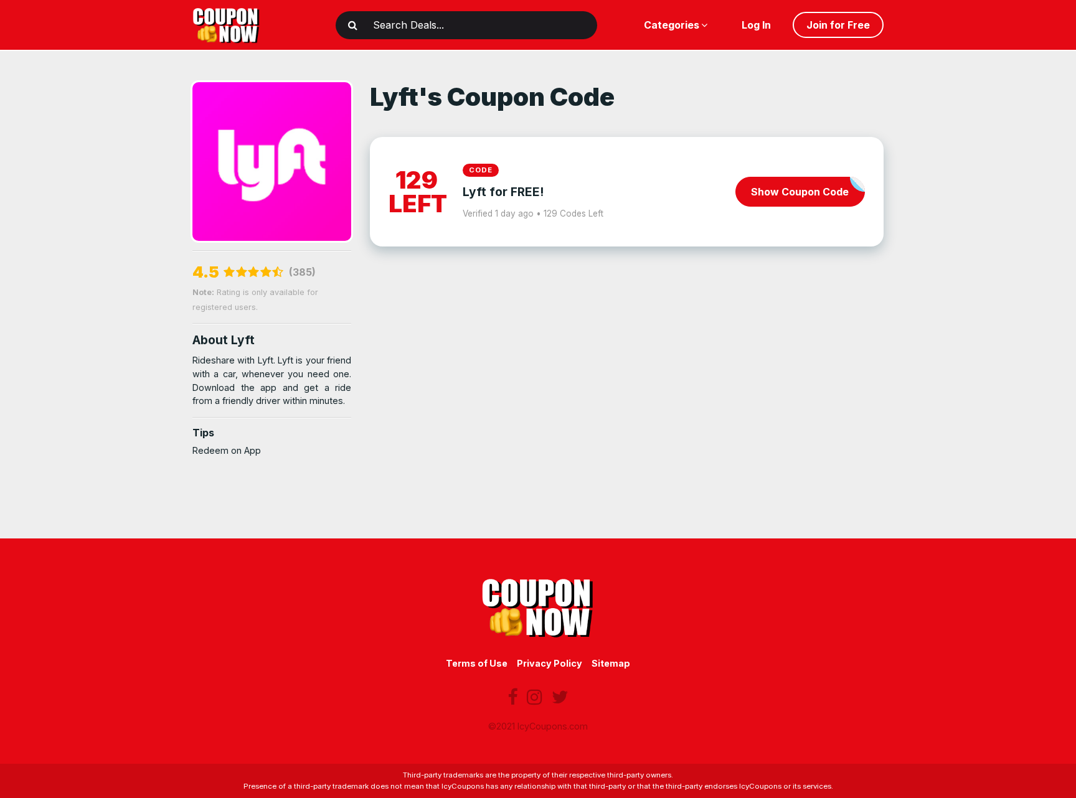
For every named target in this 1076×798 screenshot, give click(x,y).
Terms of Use (476, 663)
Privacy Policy (549, 663)
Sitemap (611, 663)
